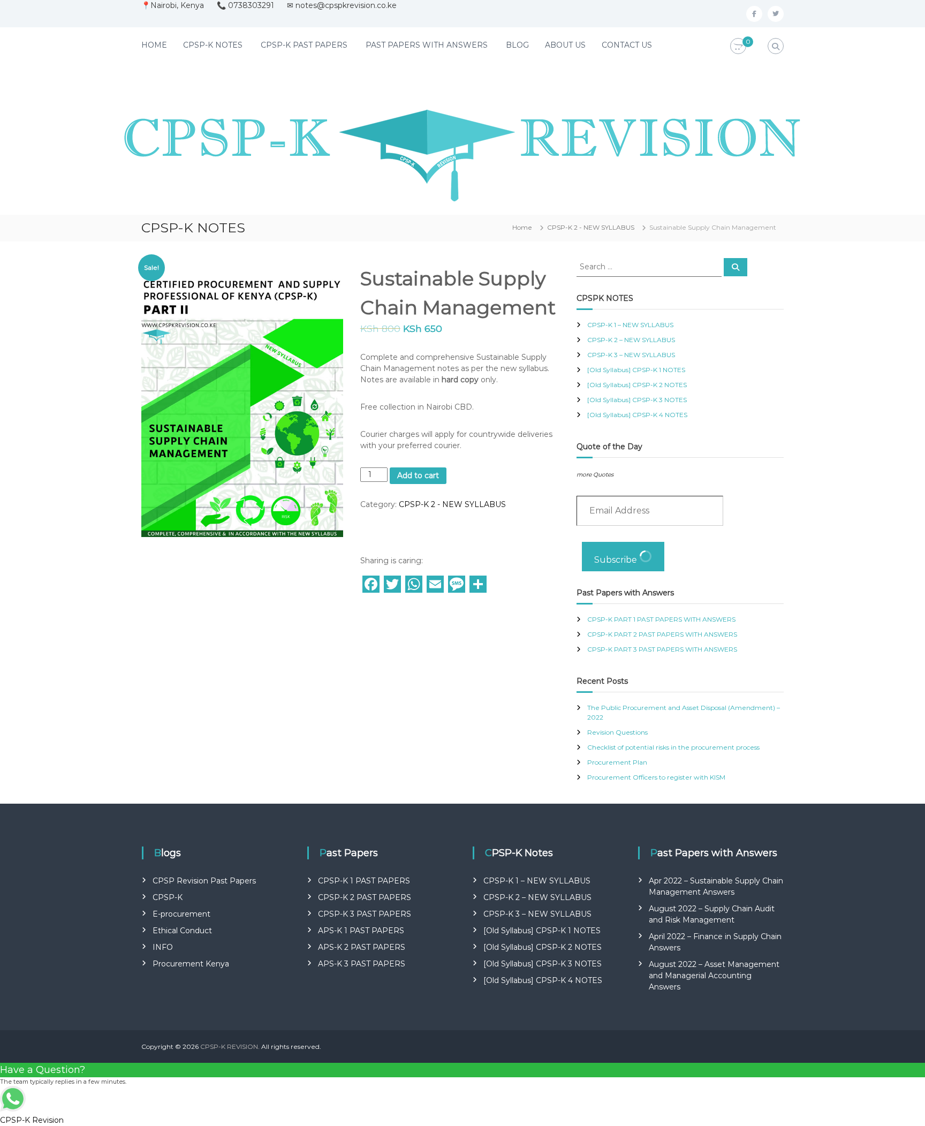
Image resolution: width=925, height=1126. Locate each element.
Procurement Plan (617, 762)
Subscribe (616, 560)
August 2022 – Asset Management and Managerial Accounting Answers (714, 975)
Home (522, 227)
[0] (738, 46)
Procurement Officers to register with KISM (656, 777)
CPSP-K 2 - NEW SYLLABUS (590, 227)
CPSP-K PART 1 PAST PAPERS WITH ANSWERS (661, 619)
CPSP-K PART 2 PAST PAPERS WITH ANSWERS (662, 634)
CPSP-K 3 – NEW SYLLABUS (631, 355)
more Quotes (595, 474)
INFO (163, 947)
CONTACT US (627, 45)
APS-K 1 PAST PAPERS (361, 930)
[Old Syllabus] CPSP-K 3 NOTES (637, 400)
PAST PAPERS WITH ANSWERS (427, 45)
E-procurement (181, 914)
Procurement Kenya (191, 964)
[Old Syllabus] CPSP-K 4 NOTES (637, 415)
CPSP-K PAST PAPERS (304, 45)
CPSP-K (168, 897)
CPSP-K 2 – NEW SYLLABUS (631, 340)
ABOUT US (565, 45)
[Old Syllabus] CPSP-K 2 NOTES (637, 385)
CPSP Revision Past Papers (204, 881)
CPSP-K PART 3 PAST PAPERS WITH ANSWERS (662, 649)
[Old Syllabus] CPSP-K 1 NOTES (636, 370)
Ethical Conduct (182, 930)
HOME (154, 45)
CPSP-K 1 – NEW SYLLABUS (630, 325)
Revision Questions (617, 732)
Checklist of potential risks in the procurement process (673, 747)
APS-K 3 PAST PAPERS (361, 964)
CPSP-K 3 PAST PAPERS (364, 914)
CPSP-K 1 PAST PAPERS (364, 881)
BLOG (517, 45)
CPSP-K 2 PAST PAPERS (364, 897)
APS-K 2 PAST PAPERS (361, 947)
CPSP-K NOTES (212, 45)
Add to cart (418, 475)
